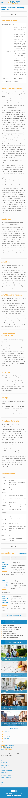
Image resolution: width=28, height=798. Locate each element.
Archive (6, 741)
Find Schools (4, 763)
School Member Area (6, 778)
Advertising (4, 780)
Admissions (7, 732)
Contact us (3, 785)
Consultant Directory (6, 775)
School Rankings (5, 765)
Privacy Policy (17, 796)
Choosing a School (9, 734)
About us (3, 760)
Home (2, 758)
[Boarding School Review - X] (12, 791)
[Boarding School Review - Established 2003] (14, 2)
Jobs (2, 782)
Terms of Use (10, 796)
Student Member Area (6, 768)
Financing (6, 739)
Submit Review (4, 773)
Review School (22, 553)
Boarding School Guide (6, 770)
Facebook (15, 791)
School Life (7, 736)
